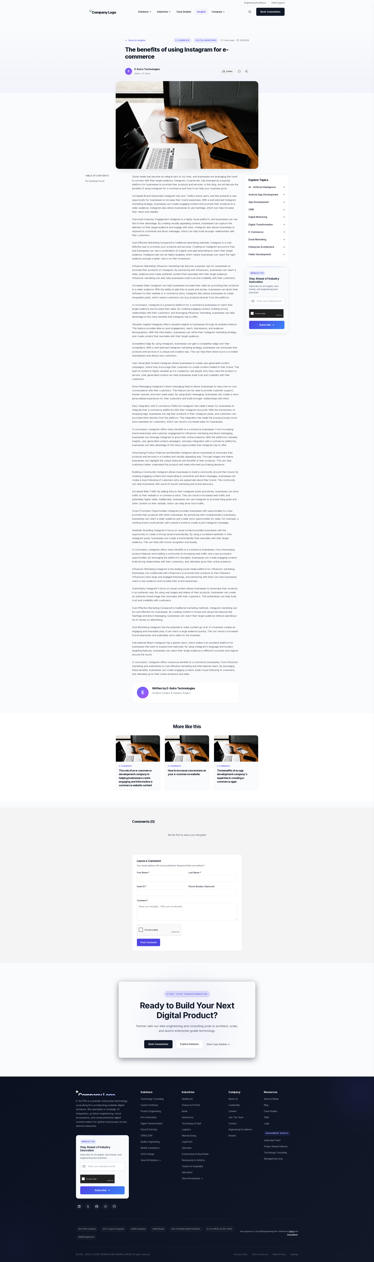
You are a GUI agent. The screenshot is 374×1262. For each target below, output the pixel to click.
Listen (229, 71)
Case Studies (183, 11)
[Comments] (239, 71)
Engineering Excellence (255, 3)
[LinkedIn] (79, 1206)
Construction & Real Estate (195, 1154)
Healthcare (187, 1099)
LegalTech (187, 1141)
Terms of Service (260, 1254)
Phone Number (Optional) (201, 886)
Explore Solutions (189, 1044)
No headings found (94, 181)
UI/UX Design (147, 1154)
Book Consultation (270, 11)
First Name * (143, 872)
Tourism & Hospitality (192, 1166)
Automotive (187, 1117)
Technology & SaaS (191, 1123)
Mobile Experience (150, 1148)
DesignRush (292, 1234)
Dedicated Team (272, 1140)
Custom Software (149, 1105)
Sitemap (294, 1254)
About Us (233, 1099)
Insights (201, 11)
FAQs (266, 1117)
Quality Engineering (150, 1141)
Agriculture (187, 1172)
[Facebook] (97, 1206)
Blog (266, 1105)
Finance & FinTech (191, 1105)
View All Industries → (192, 1178)
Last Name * (194, 872)
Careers (232, 1111)
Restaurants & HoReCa (193, 1160)
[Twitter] (88, 1206)
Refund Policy (279, 1254)
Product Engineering (151, 1111)
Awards (232, 1135)
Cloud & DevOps (149, 1129)
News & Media (271, 1099)
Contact (232, 1123)
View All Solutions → (151, 1160)
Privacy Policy (240, 1254)
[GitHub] (114, 1206)
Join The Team (235, 1117)
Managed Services (273, 1158)
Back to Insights (137, 40)
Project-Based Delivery (276, 1146)
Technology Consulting (152, 1099)
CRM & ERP (147, 1135)
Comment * (142, 900)
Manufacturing (189, 1135)
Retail (184, 1111)
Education (187, 1148)
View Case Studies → (218, 1044)
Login (266, 1123)
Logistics (186, 1129)
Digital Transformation (151, 1123)
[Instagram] (105, 1206)
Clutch (291, 1231)
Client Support (278, 3)
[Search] (250, 12)
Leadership (234, 1105)
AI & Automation (149, 1117)
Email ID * (142, 886)
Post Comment (148, 942)
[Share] (246, 71)
